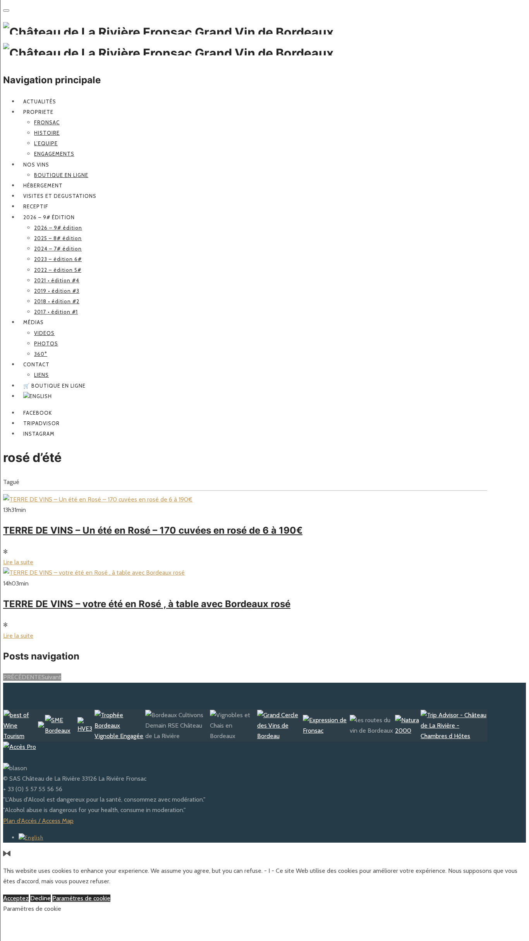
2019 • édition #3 (56, 291)
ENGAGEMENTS (54, 154)
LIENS (41, 375)
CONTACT (36, 364)
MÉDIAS (33, 322)
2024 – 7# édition (58, 249)
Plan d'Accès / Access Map (38, 820)
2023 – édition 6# (58, 259)
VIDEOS (44, 333)
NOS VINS (36, 164)
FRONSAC (47, 122)
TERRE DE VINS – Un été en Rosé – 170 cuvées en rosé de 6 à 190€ (152, 530)
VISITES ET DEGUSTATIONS (59, 196)
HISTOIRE (47, 133)
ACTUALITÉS (39, 101)
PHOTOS (46, 343)
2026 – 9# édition (49, 217)
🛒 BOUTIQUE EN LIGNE (54, 386)
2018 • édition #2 (56, 301)
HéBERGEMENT (43, 185)
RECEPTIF (35, 206)
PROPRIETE (38, 112)
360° (40, 354)
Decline (40, 898)
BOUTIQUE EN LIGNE (61, 175)
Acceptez (16, 898)
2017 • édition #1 (56, 312)
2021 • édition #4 (56, 280)
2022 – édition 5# (57, 270)
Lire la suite (18, 562)
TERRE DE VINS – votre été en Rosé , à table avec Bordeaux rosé (146, 604)
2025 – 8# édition (58, 238)
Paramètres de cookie (81, 898)
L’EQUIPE (46, 143)
